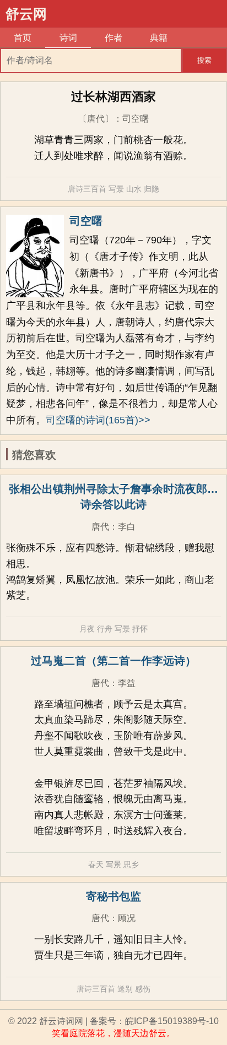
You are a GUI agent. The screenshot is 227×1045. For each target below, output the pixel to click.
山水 (134, 188)
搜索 (204, 60)
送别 (125, 988)
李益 (127, 683)
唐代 (100, 526)
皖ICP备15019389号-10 (172, 1021)
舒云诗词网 (61, 1021)
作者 (113, 37)
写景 (116, 188)
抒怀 (140, 628)
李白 (127, 526)
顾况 (127, 918)
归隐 (151, 188)
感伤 (142, 988)
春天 (96, 864)
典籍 (158, 37)
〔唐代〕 (96, 118)
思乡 (131, 864)
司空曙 (135, 118)
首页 (22, 37)
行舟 (104, 628)
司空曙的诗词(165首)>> (98, 420)
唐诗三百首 (87, 188)
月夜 (87, 628)
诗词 (68, 37)
